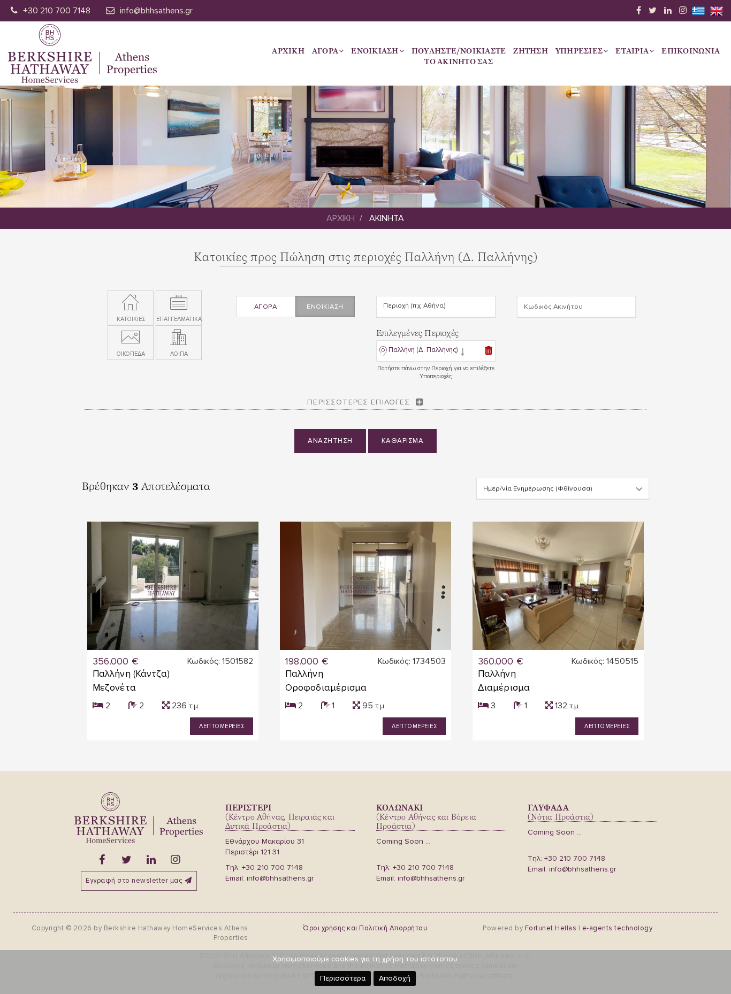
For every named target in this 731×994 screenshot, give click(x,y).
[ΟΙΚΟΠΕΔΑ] (130, 337)
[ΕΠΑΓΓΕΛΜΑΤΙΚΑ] (178, 303)
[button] (422, 352)
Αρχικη (288, 51)
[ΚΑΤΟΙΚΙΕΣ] (130, 303)
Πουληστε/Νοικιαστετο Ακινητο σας (459, 56)
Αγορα (325, 51)
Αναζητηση (330, 441)
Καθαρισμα (403, 441)
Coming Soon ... (403, 841)
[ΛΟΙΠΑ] (178, 337)
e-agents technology (617, 928)
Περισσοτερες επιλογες (358, 402)
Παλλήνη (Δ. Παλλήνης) (423, 350)
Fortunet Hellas (551, 928)
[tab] (435, 352)
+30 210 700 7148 (56, 10)
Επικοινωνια (690, 51)
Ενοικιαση (374, 51)
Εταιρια (632, 51)
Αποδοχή (394, 978)
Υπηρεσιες (579, 51)
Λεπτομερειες (221, 726)
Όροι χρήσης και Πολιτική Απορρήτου (365, 928)
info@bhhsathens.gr (156, 10)
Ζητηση (530, 51)
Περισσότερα (343, 978)
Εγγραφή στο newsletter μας (134, 880)
